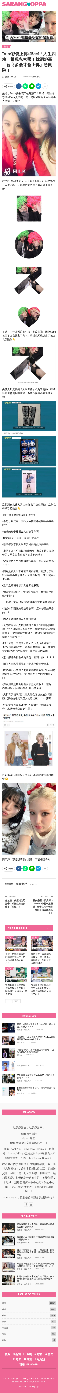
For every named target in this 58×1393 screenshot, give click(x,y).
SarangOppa (34, 1386)
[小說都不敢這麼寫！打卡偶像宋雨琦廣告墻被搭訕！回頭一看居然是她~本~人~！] (8, 1267)
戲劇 (34, 937)
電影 (4, 1334)
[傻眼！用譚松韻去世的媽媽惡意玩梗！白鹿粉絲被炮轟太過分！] (16, 943)
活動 (29, 1359)
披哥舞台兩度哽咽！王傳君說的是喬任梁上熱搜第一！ (35, 1238)
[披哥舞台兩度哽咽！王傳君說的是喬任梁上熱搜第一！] (8, 1240)
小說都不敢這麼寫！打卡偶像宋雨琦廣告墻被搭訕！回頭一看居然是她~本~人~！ (35, 1264)
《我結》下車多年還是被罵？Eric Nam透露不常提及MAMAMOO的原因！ (36, 1038)
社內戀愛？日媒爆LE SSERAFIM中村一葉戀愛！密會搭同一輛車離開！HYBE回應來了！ (43, 906)
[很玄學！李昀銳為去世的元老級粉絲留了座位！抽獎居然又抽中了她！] (42, 974)
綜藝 (4, 1309)
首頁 (7, 1354)
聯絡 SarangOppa (29, 1364)
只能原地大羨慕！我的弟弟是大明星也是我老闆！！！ (35, 1076)
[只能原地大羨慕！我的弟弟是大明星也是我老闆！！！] (8, 1079)
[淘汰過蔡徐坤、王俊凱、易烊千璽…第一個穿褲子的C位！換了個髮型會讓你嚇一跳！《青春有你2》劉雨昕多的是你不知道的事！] (8, 1066)
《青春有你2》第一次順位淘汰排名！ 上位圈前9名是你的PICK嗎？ (35, 1050)
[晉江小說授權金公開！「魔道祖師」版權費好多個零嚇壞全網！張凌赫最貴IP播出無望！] (8, 1253)
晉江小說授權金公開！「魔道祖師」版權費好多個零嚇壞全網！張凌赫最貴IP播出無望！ (35, 1252)
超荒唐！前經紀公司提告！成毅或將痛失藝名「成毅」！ (15, 903)
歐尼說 (5, 1327)
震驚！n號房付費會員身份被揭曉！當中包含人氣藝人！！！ (36, 1025)
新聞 (6, 46)
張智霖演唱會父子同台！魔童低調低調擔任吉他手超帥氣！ (35, 1225)
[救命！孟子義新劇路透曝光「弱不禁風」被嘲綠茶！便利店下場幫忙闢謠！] (42, 943)
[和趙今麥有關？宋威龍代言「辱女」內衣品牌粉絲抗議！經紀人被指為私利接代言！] (8, 1280)
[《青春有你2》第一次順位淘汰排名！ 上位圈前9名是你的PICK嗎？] (8, 1053)
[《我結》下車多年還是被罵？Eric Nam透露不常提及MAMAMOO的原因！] (8, 1040)
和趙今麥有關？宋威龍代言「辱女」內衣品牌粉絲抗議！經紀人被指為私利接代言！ (35, 1278)
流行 (4, 1340)
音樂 (4, 1321)
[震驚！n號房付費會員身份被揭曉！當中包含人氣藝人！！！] (8, 1028)
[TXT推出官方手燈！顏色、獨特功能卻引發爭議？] (8, 1091)
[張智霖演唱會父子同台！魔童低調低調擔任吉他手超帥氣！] (8, 1228)
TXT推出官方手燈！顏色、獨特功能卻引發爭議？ (36, 1089)
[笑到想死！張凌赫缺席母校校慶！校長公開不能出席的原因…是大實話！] (16, 974)
